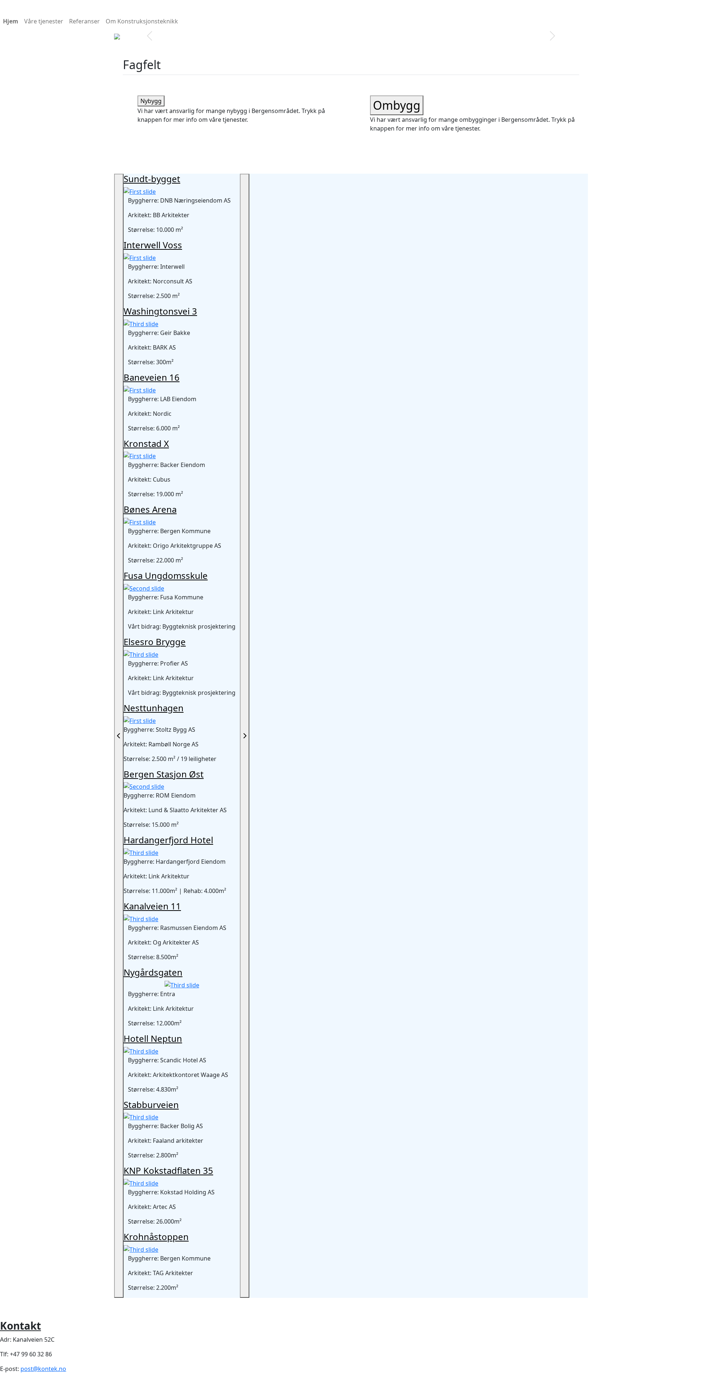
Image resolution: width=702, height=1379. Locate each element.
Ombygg (396, 105)
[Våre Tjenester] (364, 30)
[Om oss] (351, 30)
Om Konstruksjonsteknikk (142, 21)
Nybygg (151, 101)
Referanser (84, 21)
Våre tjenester (43, 21)
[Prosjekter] (337, 30)
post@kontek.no (43, 1369)
